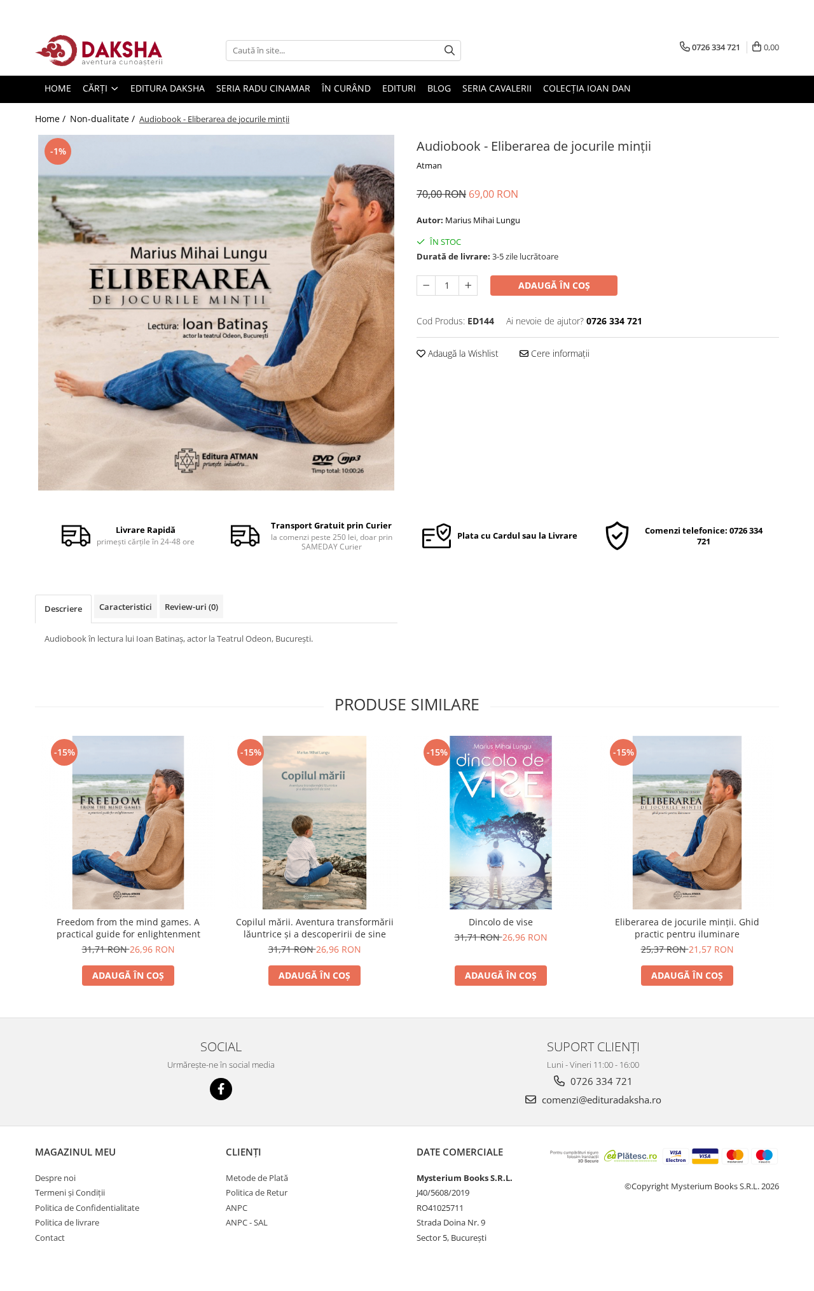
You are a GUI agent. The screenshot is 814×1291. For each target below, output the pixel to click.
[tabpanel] (216, 313)
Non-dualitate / (103, 119)
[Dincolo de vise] (501, 822)
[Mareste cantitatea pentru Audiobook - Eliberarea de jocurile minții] (468, 285)
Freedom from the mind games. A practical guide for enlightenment (128, 928)
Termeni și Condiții (70, 1192)
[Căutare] (449, 50)
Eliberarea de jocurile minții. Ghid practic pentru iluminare (687, 928)
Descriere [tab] (63, 608)
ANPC (236, 1207)
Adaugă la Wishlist (462, 353)
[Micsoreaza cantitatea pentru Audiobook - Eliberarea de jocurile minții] (426, 285)
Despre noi (55, 1178)
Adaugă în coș (554, 285)
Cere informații (559, 353)
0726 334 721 (600, 1081)
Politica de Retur (256, 1192)
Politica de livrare (67, 1222)
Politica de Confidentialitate (87, 1207)
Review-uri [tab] (191, 606)
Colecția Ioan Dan (587, 88)
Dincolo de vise (501, 922)
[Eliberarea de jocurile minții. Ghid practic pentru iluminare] (687, 822)
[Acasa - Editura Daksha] (98, 50)
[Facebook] (221, 1089)
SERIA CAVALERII (497, 88)
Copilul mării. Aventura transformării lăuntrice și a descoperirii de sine (315, 928)
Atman (429, 165)
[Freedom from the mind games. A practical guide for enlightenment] (128, 822)
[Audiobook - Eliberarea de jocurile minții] (216, 313)
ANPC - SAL (247, 1222)
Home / (51, 119)
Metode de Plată (257, 1178)
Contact (50, 1237)
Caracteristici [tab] (125, 606)
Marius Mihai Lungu (482, 220)
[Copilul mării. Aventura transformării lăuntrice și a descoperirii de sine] (314, 822)
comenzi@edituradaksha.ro (600, 1099)
